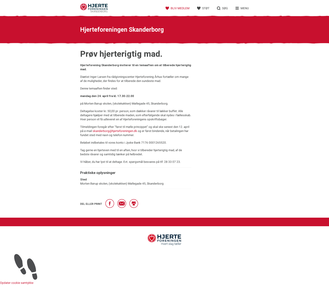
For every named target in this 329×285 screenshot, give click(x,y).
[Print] (133, 203)
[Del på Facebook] (109, 203)
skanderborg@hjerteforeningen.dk (115, 131)
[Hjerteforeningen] (164, 245)
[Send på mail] (121, 203)
